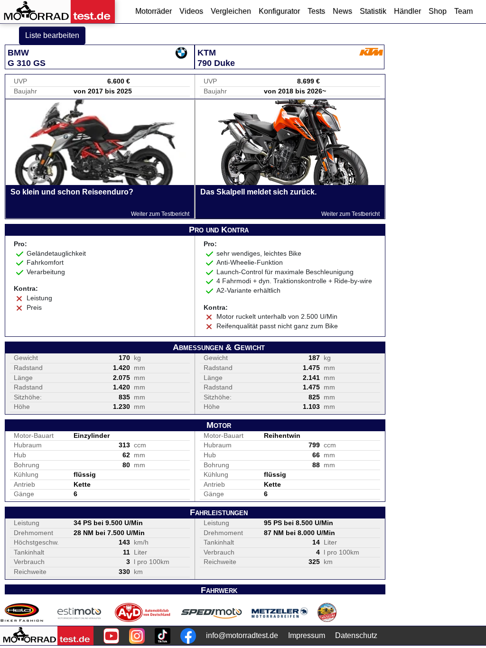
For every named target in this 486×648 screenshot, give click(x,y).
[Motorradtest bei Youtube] (111, 636)
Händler (407, 11)
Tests (316, 11)
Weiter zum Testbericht (160, 214)
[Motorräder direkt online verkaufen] (79, 612)
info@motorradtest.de (242, 635)
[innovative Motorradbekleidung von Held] (22, 612)
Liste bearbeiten (52, 35)
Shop (438, 11)
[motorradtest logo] (46, 635)
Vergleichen (231, 11)
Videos (191, 11)
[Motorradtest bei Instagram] (137, 636)
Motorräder (153, 11)
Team (463, 11)
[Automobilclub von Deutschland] (143, 612)
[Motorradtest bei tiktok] (162, 636)
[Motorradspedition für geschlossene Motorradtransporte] (211, 612)
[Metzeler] (280, 612)
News (342, 11)
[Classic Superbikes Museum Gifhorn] (327, 612)
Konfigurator (279, 11)
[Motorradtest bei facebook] (188, 636)
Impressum (306, 635)
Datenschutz (356, 635)
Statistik (373, 11)
